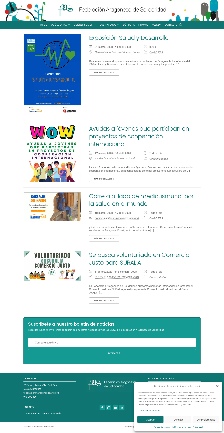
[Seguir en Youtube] (115, 407)
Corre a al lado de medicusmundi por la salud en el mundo (141, 200)
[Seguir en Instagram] (108, 407)
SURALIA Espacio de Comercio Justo (117, 277)
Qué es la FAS (59, 25)
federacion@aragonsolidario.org (41, 392)
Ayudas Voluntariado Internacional (115, 158)
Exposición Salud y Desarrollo (128, 38)
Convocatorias (157, 277)
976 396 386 (30, 396)
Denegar (178, 419)
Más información (104, 72)
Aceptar (150, 419)
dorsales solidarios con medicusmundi (117, 218)
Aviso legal (198, 426)
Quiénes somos (83, 25)
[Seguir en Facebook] (102, 407)
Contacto (171, 25)
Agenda (156, 25)
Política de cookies (162, 426)
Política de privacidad (181, 426)
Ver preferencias (206, 419)
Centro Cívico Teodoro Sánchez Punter (117, 52)
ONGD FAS (156, 52)
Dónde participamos (135, 25)
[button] (217, 386)
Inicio (43, 25)
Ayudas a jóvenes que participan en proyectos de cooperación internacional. (139, 136)
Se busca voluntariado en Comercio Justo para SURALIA (139, 259)
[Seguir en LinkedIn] (121, 407)
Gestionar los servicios (149, 410)
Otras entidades (158, 159)
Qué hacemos (108, 25)
